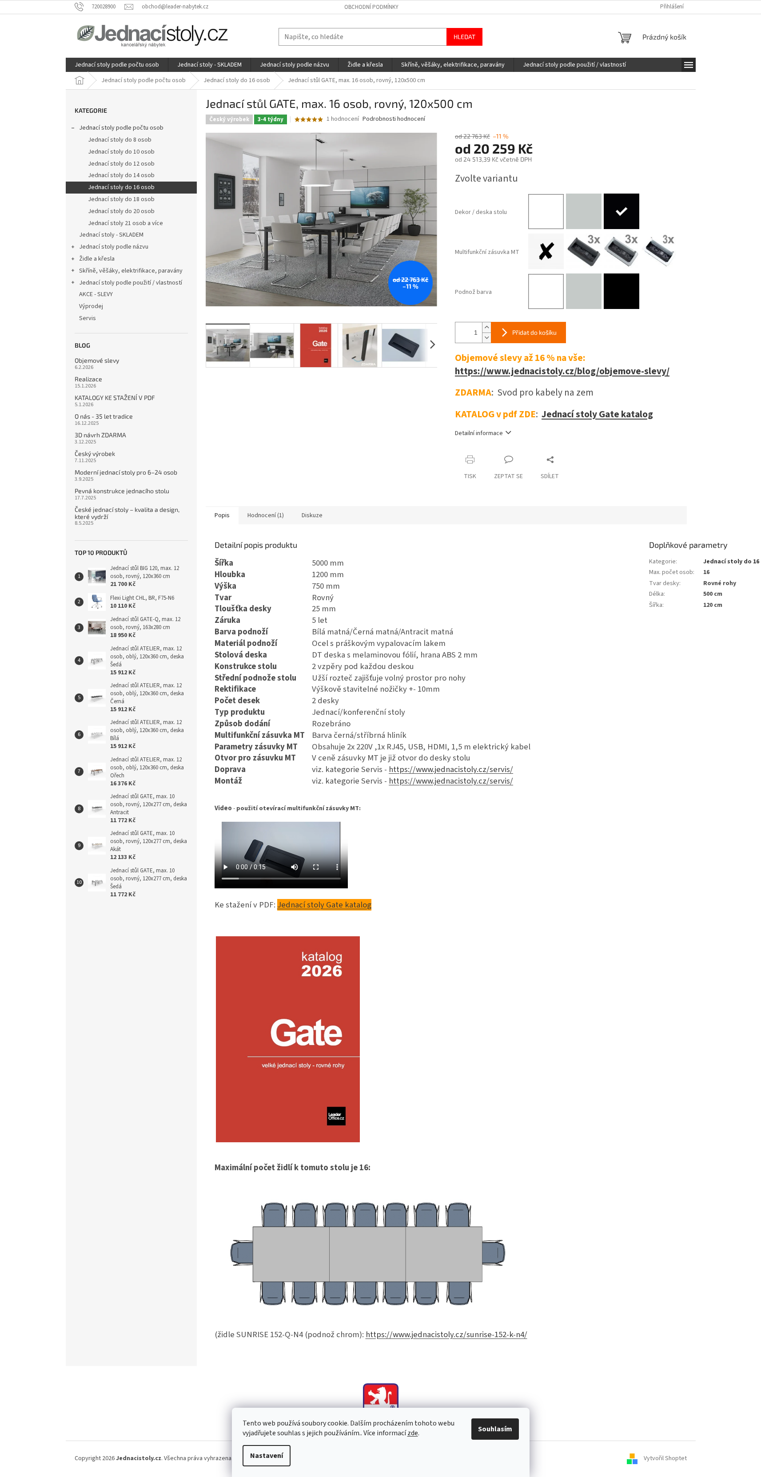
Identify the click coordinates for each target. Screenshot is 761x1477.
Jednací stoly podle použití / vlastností (130, 282)
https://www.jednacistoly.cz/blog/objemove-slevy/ (562, 371)
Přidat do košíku (534, 332)
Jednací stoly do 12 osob (121, 163)
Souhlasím (495, 1429)
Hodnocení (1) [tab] (265, 515)
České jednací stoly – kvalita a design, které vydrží (127, 513)
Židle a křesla (97, 258)
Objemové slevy (97, 360)
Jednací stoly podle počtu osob (121, 127)
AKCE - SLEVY (96, 294)
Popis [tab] (222, 515)
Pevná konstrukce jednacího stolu (122, 490)
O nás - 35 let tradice (104, 416)
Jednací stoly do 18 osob (121, 199)
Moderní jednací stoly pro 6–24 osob (126, 472)
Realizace (88, 379)
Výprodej (91, 306)
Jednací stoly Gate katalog (597, 414)
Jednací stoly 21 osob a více (125, 223)
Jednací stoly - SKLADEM (111, 234)
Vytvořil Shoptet (665, 1458)
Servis (87, 318)
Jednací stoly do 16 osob (121, 187)
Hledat (464, 36)
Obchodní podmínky (371, 7)
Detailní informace (479, 433)
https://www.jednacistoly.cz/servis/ (451, 769)
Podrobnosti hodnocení (394, 119)
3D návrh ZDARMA (100, 435)
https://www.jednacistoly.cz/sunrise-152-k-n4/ (446, 1334)
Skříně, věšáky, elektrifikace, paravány (131, 270)
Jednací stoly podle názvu (113, 246)
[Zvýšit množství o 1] (486, 327)
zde (412, 1433)
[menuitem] (117, 65)
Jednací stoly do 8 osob (119, 139)
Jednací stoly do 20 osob (121, 211)
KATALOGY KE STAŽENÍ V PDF (115, 397)
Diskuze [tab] (312, 515)
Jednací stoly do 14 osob (121, 175)
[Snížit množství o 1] (486, 338)
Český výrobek (95, 453)
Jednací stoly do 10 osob (121, 151)
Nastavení (266, 1456)
